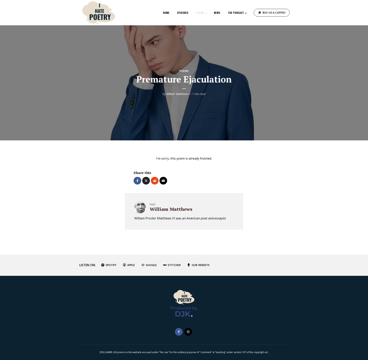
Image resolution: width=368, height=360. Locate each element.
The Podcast (236, 13)
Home (166, 13)
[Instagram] (188, 332)
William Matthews (177, 94)
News (217, 13)
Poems (200, 13)
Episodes (182, 13)
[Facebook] (179, 332)
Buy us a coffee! (274, 12)
